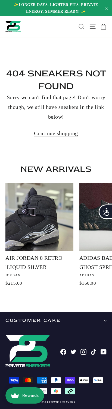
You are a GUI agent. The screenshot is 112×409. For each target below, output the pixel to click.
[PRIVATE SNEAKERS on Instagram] (83, 351)
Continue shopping (56, 133)
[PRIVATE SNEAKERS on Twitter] (73, 351)
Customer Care (33, 320)
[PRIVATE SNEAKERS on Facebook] (63, 351)
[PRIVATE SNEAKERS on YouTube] (104, 351)
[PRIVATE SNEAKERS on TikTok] (94, 351)
